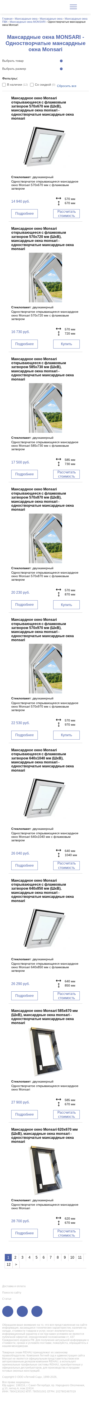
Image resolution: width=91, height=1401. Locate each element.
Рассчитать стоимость (66, 214)
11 (80, 1257)
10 (72, 1257)
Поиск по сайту (11, 1292)
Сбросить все (66, 86)
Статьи (6, 1298)
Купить (66, 344)
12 (9, 1264)
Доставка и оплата (14, 1286)
